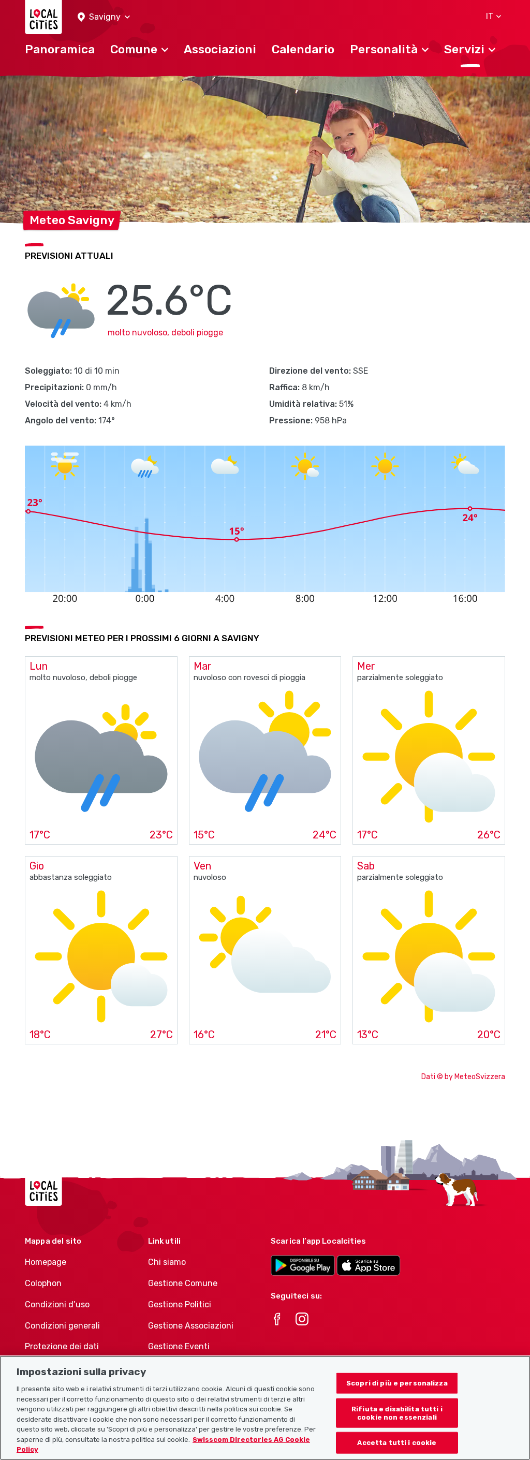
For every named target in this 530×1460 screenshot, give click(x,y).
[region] (265, 1407)
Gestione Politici (179, 1304)
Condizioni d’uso (57, 1304)
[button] (104, 17)
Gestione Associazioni (190, 1326)
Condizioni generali (62, 1326)
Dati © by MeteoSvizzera (463, 1076)
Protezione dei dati (62, 1346)
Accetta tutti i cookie (396, 1443)
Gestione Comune (182, 1283)
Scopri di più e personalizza (397, 1383)
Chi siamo (167, 1262)
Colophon (43, 1283)
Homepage (45, 1262)
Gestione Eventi (179, 1346)
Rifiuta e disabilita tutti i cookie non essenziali (397, 1413)
